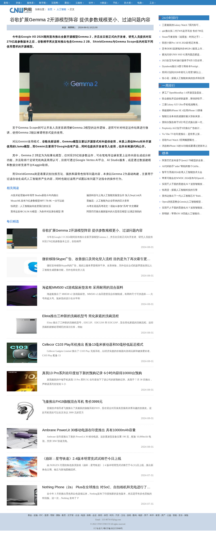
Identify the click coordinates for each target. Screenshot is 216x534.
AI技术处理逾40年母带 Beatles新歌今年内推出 (34, 195)
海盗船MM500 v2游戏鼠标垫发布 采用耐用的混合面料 (82, 287)
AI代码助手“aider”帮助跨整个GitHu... (181, 166)
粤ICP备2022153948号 (113, 528)
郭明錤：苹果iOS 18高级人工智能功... (181, 213)
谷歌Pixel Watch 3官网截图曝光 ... (179, 140)
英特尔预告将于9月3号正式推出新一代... (183, 122)
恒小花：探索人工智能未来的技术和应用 (183, 78)
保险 (186, 515)
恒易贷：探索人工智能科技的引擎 (179, 190)
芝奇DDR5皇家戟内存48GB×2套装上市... (183, 48)
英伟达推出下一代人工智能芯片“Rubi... (182, 196)
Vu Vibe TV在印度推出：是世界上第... (182, 134)
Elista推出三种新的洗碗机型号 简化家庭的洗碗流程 (80, 316)
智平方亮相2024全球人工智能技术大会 (182, 172)
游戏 (129, 515)
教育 (64, 515)
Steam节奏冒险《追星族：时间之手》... (182, 37)
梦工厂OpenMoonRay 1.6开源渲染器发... (182, 92)
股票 (47, 515)
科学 (152, 515)
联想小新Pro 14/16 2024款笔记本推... (181, 43)
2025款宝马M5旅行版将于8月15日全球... (183, 60)
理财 (52, 515)
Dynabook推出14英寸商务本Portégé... (181, 66)
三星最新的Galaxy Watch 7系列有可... (181, 25)
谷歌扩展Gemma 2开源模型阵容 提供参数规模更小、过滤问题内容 (92, 230)
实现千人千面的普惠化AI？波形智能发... (183, 184)
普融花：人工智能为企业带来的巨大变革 (108, 200)
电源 (83, 515)
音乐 (181, 515)
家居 (158, 515)
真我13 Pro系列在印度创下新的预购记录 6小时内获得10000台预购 (92, 373)
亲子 (146, 515)
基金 (30, 515)
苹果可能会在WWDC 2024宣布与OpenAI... (184, 178)
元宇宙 (71, 515)
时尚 (112, 515)
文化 (123, 515)
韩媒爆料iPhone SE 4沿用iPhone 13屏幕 (182, 110)
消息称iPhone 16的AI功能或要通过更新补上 (184, 146)
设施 (36, 515)
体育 (106, 515)
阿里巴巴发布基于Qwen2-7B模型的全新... (183, 160)
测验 (58, 515)
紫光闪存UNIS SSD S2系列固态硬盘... (181, 54)
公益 (169, 515)
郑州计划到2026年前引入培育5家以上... (182, 72)
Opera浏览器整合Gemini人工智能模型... (182, 202)
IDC (41, 515)
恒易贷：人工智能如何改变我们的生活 (31, 206)
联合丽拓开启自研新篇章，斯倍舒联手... (183, 98)
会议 (94, 515)
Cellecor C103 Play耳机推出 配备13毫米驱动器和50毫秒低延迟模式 (92, 344)
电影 (140, 515)
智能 (175, 515)
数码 (135, 515)
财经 (100, 515)
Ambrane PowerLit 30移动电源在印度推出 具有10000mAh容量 (89, 430)
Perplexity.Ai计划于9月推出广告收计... (181, 128)
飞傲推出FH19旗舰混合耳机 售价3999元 (72, 401)
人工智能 (61, 9)
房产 (163, 515)
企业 (77, 515)
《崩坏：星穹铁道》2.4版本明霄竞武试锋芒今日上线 (81, 458)
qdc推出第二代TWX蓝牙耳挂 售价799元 (182, 31)
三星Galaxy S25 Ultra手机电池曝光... (181, 104)
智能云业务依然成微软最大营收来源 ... (182, 116)
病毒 (89, 515)
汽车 (117, 515)
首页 (50, 9)
